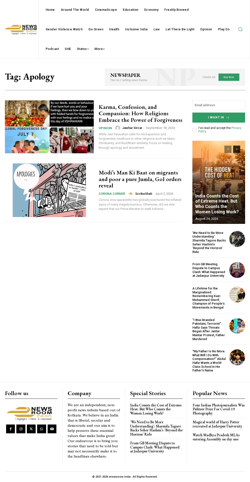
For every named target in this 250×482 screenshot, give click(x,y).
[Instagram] (20, 429)
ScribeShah (143, 193)
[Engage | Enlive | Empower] (30, 413)
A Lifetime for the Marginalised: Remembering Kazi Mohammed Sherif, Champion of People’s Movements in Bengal (208, 298)
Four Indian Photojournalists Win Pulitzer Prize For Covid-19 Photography (219, 409)
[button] (240, 29)
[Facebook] (10, 429)
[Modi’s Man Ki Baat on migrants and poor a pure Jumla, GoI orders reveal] (49, 190)
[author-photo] (118, 128)
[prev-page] (227, 149)
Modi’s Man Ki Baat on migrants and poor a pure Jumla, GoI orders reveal (140, 179)
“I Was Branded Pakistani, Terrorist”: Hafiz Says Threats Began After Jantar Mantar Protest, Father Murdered (208, 329)
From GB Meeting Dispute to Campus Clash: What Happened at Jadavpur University (208, 269)
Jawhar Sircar (132, 128)
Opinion (105, 128)
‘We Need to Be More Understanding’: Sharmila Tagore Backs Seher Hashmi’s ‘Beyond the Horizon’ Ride (209, 242)
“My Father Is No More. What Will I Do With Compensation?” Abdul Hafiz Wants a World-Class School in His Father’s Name (209, 360)
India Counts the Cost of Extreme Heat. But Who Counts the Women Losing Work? (217, 203)
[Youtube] (52, 429)
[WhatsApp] (41, 429)
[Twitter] (31, 429)
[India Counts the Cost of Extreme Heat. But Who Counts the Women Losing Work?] (218, 182)
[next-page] (236, 149)
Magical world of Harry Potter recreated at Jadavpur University (217, 424)
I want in (216, 117)
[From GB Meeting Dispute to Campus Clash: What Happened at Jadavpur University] (237, 270)
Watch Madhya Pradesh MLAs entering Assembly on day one (216, 437)
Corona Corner (112, 193)
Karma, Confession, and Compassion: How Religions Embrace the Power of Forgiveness (140, 113)
